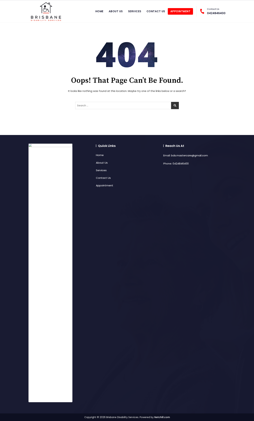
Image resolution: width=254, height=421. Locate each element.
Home (99, 11)
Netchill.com (162, 417)
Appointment (180, 11)
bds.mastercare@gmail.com (189, 155)
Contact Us (156, 11)
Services (134, 11)
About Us (116, 11)
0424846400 (216, 11)
